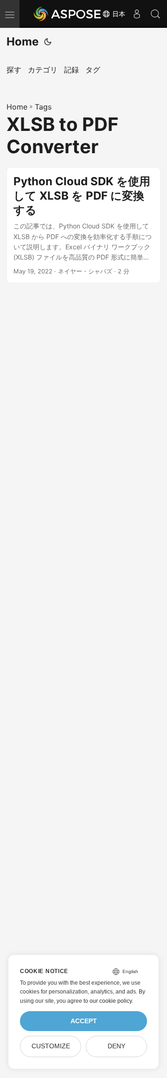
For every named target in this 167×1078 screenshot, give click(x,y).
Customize (51, 1046)
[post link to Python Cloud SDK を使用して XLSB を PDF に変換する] (83, 225)
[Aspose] (68, 14)
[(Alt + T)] (47, 42)
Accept (84, 1021)
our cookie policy (111, 1001)
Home (22, 41)
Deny (116, 1046)
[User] (137, 14)
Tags (43, 106)
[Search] (155, 14)
